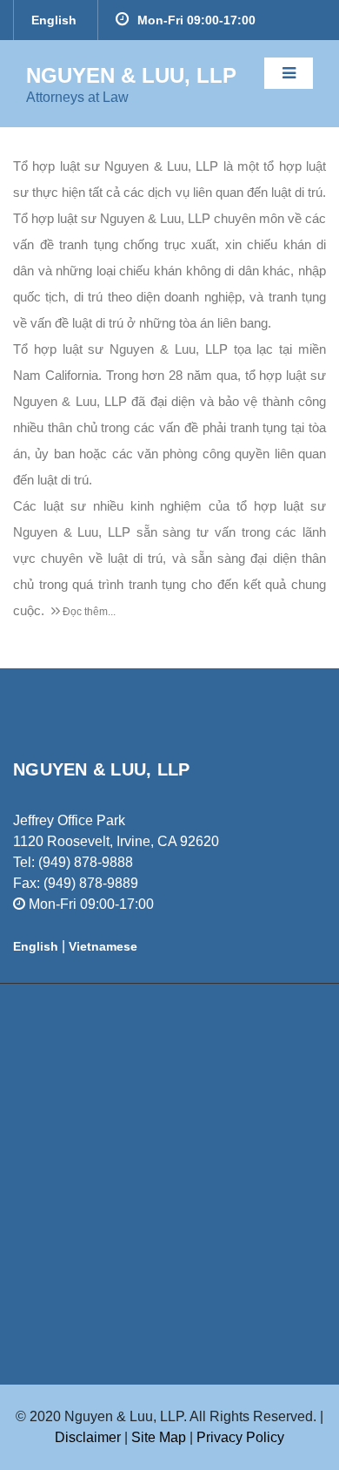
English (53, 20)
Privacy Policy (240, 1437)
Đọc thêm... (88, 612)
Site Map (160, 1437)
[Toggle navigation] (288, 73)
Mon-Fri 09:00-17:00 (196, 20)
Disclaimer (88, 1437)
